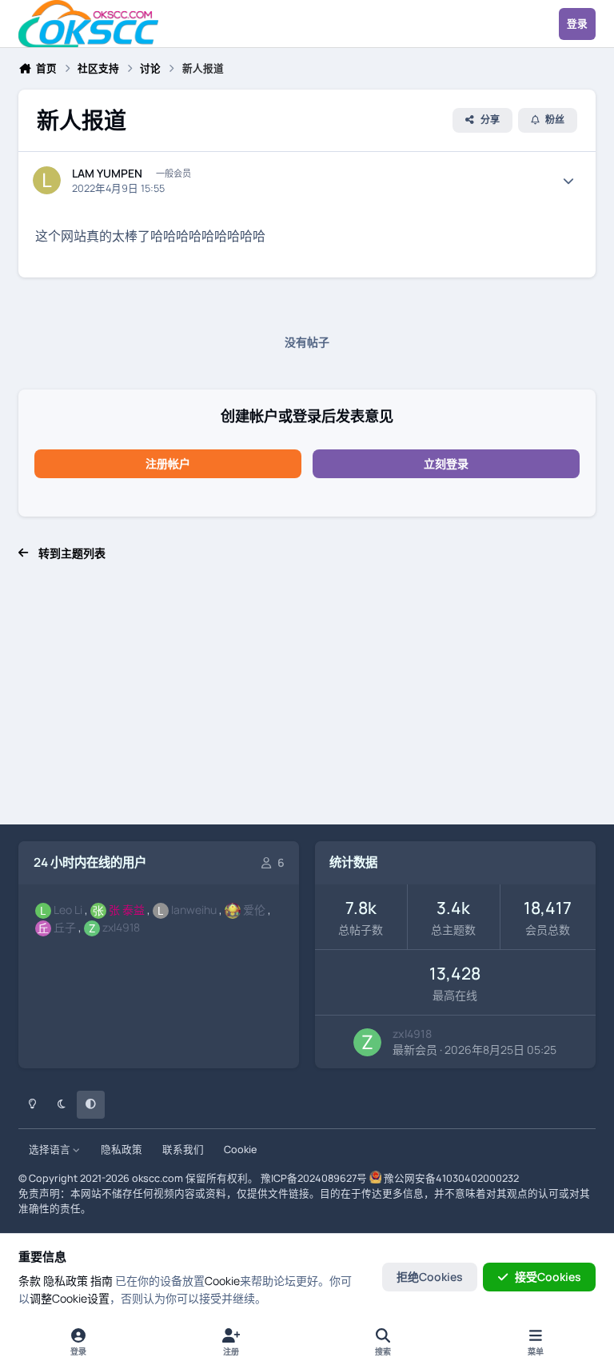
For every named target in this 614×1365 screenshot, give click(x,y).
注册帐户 (168, 463)
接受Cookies (548, 1276)
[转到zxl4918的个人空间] (367, 1042)
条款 (29, 1280)
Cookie (240, 1149)
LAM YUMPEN (107, 173)
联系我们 (183, 1149)
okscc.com (157, 1178)
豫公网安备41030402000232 (451, 1178)
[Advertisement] (307, 701)
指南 (101, 1280)
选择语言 (51, 1149)
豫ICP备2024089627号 (314, 1178)
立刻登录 (446, 463)
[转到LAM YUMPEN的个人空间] (47, 180)
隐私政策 (121, 1149)
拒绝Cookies (430, 1276)
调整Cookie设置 (70, 1298)
